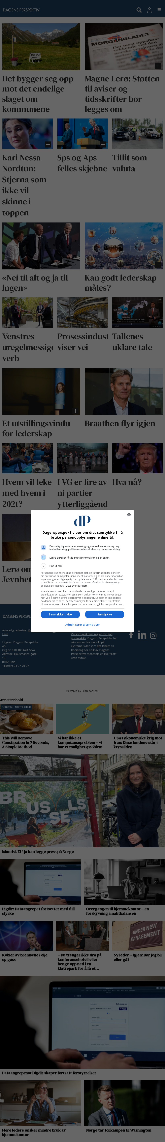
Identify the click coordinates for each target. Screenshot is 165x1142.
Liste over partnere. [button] (77, 585)
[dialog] (82, 571)
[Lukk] (129, 515)
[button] (82, 566)
